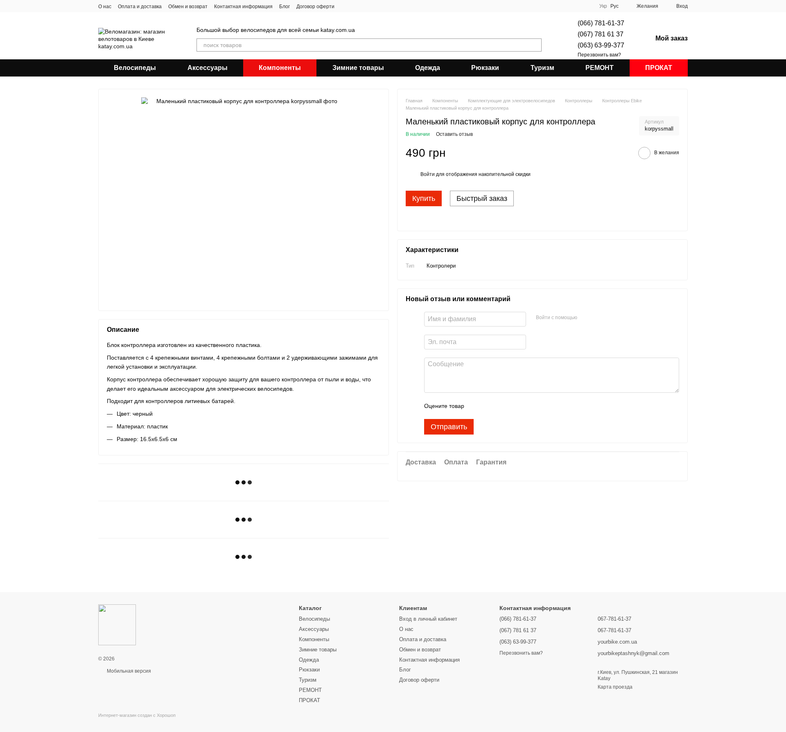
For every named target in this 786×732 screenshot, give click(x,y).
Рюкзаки (485, 67)
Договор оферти (315, 6)
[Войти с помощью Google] (599, 318)
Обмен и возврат (188, 6)
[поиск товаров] (535, 45)
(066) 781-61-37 (601, 23)
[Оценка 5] (530, 406)
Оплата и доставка (140, 6)
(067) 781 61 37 (600, 34)
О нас (104, 6)
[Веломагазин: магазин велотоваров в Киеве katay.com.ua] (117, 624)
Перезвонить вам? (599, 55)
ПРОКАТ (658, 67)
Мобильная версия (128, 671)
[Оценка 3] (503, 406)
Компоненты (280, 67)
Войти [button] (427, 174)
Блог (284, 6)
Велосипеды (135, 67)
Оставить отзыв (454, 134)
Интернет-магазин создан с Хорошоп (137, 715)
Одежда (427, 67)
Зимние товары (358, 67)
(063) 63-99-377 (601, 45)
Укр (603, 6)
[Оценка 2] (490, 406)
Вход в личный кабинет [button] (428, 619)
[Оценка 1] (477, 406)
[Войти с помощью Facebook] (586, 318)
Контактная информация (243, 6)
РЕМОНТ (599, 67)
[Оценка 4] (517, 406)
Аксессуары (207, 67)
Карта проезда (615, 687)
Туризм (542, 67)
